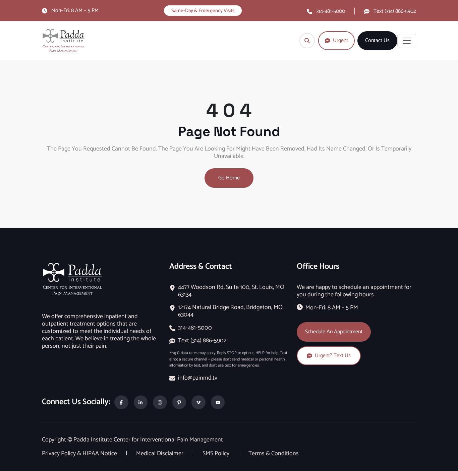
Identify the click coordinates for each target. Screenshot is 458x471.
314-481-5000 (330, 11)
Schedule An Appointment (333, 331)
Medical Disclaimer (160, 453)
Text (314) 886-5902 (395, 11)
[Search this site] (307, 40)
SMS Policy (217, 453)
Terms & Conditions (273, 453)
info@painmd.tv (197, 378)
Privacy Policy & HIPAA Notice (80, 453)
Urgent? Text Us (333, 355)
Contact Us (377, 40)
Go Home (229, 177)
